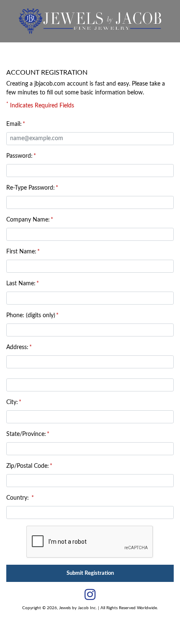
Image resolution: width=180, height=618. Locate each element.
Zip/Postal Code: (27, 466)
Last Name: (21, 284)
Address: (17, 347)
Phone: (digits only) (30, 315)
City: (12, 402)
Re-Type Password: (30, 188)
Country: (18, 498)
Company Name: (28, 220)
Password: (19, 156)
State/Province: (26, 434)
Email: (14, 124)
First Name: (21, 252)
